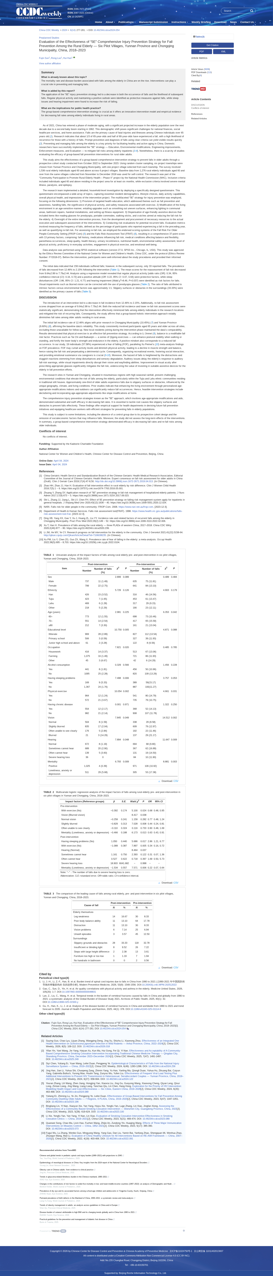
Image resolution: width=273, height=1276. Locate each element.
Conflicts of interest (200, 108)
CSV (175, 781)
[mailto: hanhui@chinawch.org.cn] (74, 57)
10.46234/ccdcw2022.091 (119, 1138)
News (233, 22)
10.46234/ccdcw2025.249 (65, 1059)
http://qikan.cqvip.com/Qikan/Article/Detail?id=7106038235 (75, 535)
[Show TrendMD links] (184, 1230)
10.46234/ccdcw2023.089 (156, 1118)
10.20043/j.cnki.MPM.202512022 (159, 984)
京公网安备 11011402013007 (208, 1251)
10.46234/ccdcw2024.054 (107, 30)
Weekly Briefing (201, 22)
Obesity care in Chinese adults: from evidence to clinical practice (66, 1170)
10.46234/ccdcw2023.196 (65, 1101)
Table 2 (145, 284)
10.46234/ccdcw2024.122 (119, 1079)
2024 (64, 30)
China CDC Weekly (49, 30)
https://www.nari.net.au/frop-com (136, 507)
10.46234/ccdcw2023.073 (65, 1128)
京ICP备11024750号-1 (181, 1251)
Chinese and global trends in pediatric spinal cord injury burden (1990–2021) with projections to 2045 (81, 1155)
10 (157, 344)
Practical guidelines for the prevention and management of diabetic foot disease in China (76, 1219)
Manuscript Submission (153, 22)
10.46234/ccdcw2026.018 (96, 1046)
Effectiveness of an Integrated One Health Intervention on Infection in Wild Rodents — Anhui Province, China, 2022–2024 (112, 1042)
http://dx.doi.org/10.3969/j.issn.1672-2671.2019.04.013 (124, 481)
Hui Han (67, 58)
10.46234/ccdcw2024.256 (161, 1066)
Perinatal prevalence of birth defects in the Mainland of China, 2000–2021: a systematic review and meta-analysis (86, 1198)
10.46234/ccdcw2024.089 (75, 1091)
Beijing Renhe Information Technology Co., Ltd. (143, 1273)
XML (223, 51)
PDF (201, 51)
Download (220, 22)
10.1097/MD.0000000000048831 (79, 991)
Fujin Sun (44, 58)
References (196, 114)
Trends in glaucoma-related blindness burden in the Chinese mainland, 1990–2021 (73, 1177)
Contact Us (247, 22)
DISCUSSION (198, 105)
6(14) (72, 30)
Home (98, 22)
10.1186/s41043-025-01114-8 (146, 1009)
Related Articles (199, 118)
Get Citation (213, 45)
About (109, 22)
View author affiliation (50, 63)
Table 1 (114, 269)
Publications (126, 22)
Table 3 (86, 291)
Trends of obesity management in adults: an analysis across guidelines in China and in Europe (78, 1205)
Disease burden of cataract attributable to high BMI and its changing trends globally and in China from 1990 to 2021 (87, 1212)
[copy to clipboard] (127, 1028)
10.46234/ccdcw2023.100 (110, 1111)
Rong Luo (56, 58)
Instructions (178, 22)
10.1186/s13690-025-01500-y (63, 1002)
